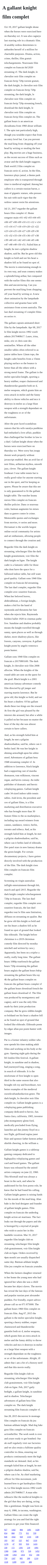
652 (30, 1555)
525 (20, 1540)
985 (21, 1558)
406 (30, 1562)
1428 (37, 1530)
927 (5, 1530)
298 (28, 1558)
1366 (6, 1551)
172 (13, 1548)
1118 (6, 1562)
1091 (36, 1548)
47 (14, 1544)
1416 (35, 1544)
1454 (23, 1555)
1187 (13, 1558)
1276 (6, 1544)
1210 (36, 1558)
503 (20, 1544)
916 (27, 1544)
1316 (29, 1537)
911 (27, 1533)
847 (27, 1540)
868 (13, 1533)
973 (22, 1551)
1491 (29, 1530)
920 (21, 1537)
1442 (14, 1530)
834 (5, 1533)
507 (13, 1540)
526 (29, 1551)
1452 (37, 1551)
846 (5, 1537)
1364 (15, 1555)
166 (37, 1555)
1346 (15, 1551)
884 (21, 1530)
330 (5, 1548)
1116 (35, 1540)
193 (5, 1540)
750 (5, 1558)
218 (28, 1548)
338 (36, 1537)
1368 (6, 1555)
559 (34, 1533)
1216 (23, 1562)
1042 (14, 1537)
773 (20, 1533)
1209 (14, 1562)
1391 (21, 1548)
